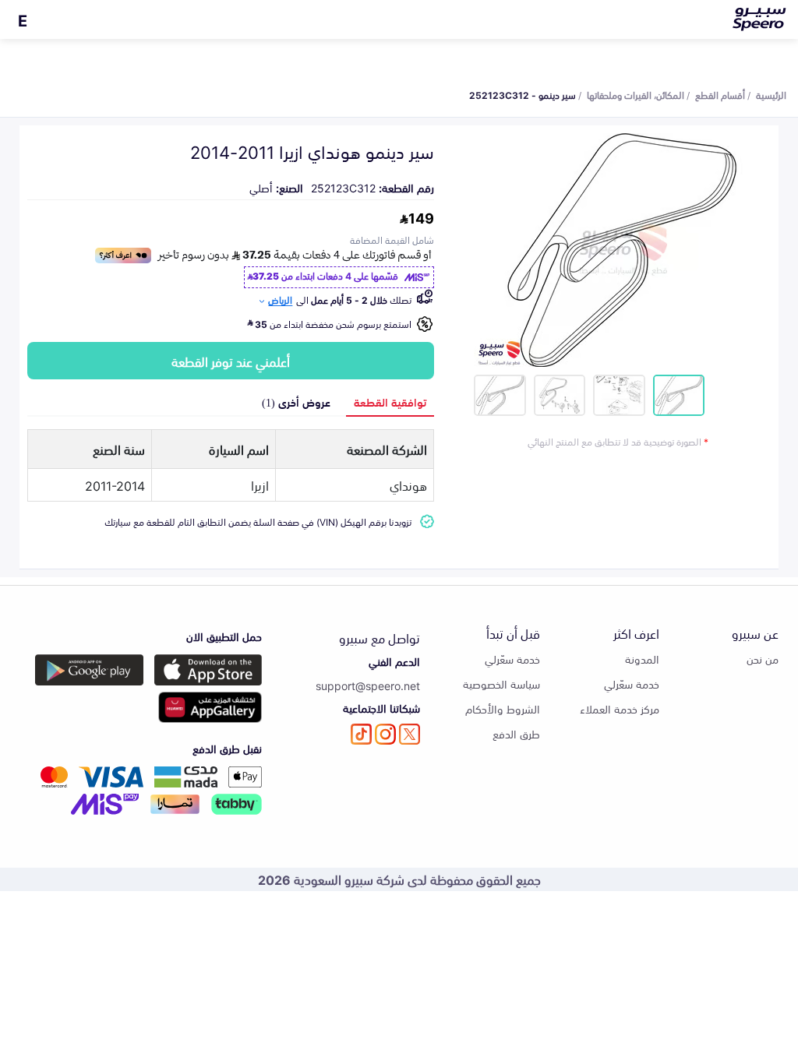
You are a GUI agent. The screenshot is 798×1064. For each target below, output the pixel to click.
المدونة (642, 658)
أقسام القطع (720, 94)
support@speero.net (368, 685)
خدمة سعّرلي (631, 683)
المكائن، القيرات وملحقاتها (635, 94)
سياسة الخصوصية (501, 683)
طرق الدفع (516, 733)
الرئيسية (771, 94)
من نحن (763, 658)
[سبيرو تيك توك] (361, 734)
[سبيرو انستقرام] (385, 734)
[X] (409, 734)
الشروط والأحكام (502, 708)
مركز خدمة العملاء (619, 708)
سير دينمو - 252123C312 (522, 94)
